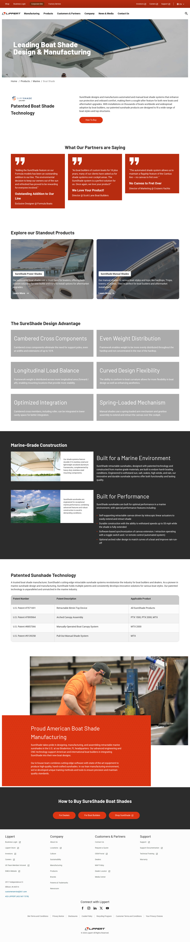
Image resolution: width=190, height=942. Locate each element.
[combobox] (181, 4)
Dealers (98, 859)
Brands (53, 877)
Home (14, 81)
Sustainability (55, 859)
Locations (54, 848)
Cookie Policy (87, 916)
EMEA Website (11, 871)
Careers (152, 4)
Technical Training (147, 854)
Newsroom (54, 888)
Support (164, 4)
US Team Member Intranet (15, 865)
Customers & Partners (68, 13)
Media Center (100, 877)
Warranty (143, 859)
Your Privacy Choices (154, 916)
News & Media (106, 13)
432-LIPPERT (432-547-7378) (17, 896)
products (25, 81)
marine (36, 81)
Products (48, 13)
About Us (54, 842)
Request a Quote (101, 848)
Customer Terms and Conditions (129, 916)
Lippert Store (10, 848)
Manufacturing (31, 13)
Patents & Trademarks (59, 883)
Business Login (19, 4)
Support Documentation (150, 848)
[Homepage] (11, 13)
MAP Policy (99, 865)
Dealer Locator (101, 871)
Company (89, 13)
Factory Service (54, 4)
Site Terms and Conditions (37, 916)
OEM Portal (100, 854)
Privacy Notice (58, 916)
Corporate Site (37, 4)
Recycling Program (104, 916)
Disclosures (72, 916)
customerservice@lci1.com (16, 892)
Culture (53, 854)
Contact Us (123, 13)
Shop (7, 4)
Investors (140, 4)
